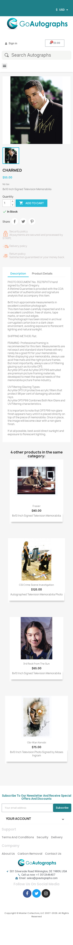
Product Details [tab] (42, 273)
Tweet (23, 221)
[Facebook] (27, 893)
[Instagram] (46, 893)
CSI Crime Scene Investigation (36, 584)
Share (14, 221)
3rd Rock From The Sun (36, 663)
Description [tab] (18, 273)
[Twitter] (36, 893)
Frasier (37, 506)
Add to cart (31, 203)
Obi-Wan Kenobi (36, 742)
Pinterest (32, 221)
